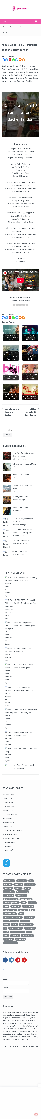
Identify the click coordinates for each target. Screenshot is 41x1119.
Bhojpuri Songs (8, 802)
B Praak (27, 888)
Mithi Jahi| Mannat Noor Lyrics (25, 749)
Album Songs (7, 799)
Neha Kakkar (29, 917)
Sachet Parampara (15, 928)
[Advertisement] (20, 1072)
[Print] (20, 59)
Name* (5, 979)
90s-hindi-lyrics (9, 881)
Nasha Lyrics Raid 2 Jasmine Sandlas (12, 412)
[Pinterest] (10, 59)
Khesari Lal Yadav (9, 914)
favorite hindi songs (10, 899)
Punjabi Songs (8, 846)
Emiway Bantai (21, 895)
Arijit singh (18, 884)
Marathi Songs (8, 826)
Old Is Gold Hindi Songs (11, 838)
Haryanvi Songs (8, 822)
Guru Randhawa (26, 899)
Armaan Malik (30, 884)
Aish (31, 881)
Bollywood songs (14, 27)
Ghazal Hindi (7, 818)
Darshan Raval (8, 892)
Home (5, 27)
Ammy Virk (7, 884)
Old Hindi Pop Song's (11, 921)
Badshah (18, 888)
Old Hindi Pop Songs (10, 834)
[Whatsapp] (13, 59)
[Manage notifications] (36, 1114)
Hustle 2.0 (32, 903)
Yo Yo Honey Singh (10, 943)
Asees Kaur (7, 888)
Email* (5, 988)
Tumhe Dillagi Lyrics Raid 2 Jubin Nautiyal (30, 412)
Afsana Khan (22, 881)
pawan (6, 924)
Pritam (15, 924)
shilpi (6, 932)
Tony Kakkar (8, 939)
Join (6, 864)
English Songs (8, 810)
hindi (23, 903)
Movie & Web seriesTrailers (12, 830)
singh (29, 932)
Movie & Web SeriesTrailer (12, 917)
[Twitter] (6, 59)
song (5, 935)
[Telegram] (16, 59)
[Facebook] (3, 59)
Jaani (6, 906)
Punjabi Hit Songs (9, 842)
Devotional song (22, 892)
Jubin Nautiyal (28, 906)
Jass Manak (16, 906)
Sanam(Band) (30, 928)
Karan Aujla (22, 910)
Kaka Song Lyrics (9, 910)
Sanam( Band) (8, 850)
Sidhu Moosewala (17, 932)
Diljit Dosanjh (8, 895)
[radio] (14, 306)
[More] (23, 59)
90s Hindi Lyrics (8, 795)
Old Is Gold (25, 921)
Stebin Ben (15, 935)
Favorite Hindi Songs (10, 814)
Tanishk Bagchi (27, 935)
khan (31, 910)
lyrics (21, 914)
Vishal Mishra (20, 939)
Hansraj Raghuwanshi (11, 903)
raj (5, 928)
